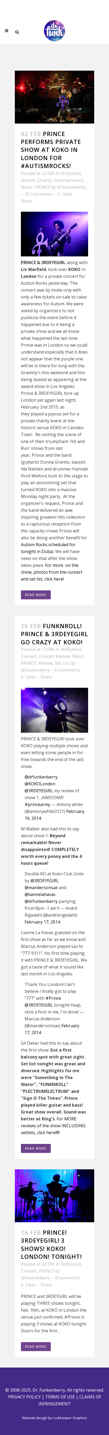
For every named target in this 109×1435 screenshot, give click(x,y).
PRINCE (42, 187)
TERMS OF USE (60, 1397)
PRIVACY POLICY (24, 1397)
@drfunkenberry (41, 777)
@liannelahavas (40, 894)
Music (27, 187)
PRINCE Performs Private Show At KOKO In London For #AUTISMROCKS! (51, 150)
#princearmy (37, 804)
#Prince (53, 998)
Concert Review (54, 656)
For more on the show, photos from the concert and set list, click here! (51, 572)
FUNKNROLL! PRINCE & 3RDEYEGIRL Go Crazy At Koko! (54, 634)
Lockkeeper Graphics (70, 1417)
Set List (62, 663)
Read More (36, 595)
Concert (29, 656)
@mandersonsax (41, 887)
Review (45, 663)
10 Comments (39, 194)
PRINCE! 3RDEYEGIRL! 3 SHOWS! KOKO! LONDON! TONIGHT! (51, 1244)
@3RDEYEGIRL (39, 791)
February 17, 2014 (42, 922)
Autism (28, 180)
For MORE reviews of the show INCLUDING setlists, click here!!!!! (53, 1125)
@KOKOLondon (40, 784)
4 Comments (67, 1278)
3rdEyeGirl (71, 173)
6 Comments (67, 670)
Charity (44, 180)
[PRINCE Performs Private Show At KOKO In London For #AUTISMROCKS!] (54, 97)
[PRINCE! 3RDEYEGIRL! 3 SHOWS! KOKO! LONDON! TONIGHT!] (54, 1195)
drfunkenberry (71, 187)
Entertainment (68, 180)
